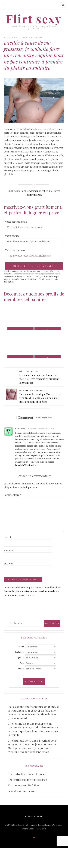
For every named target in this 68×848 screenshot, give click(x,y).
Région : (21, 669)
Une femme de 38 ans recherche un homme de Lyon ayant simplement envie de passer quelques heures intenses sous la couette (33, 729)
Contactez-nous (34, 816)
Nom (7, 537)
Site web (8, 563)
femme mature (34, 194)
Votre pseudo (12, 236)
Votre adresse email (16, 221)
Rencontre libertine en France (26, 774)
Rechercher (34, 681)
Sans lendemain (31, 37)
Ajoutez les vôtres (44, 418)
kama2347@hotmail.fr (25, 465)
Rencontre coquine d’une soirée (27, 779)
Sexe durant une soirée (22, 791)
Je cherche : (20, 652)
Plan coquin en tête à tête (23, 785)
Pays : (22, 663)
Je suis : (21, 647)
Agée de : (21, 658)
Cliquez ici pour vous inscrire (34, 265)
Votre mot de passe (15, 250)
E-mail (8, 550)
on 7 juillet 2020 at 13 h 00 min (40, 429)
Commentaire (12, 495)
